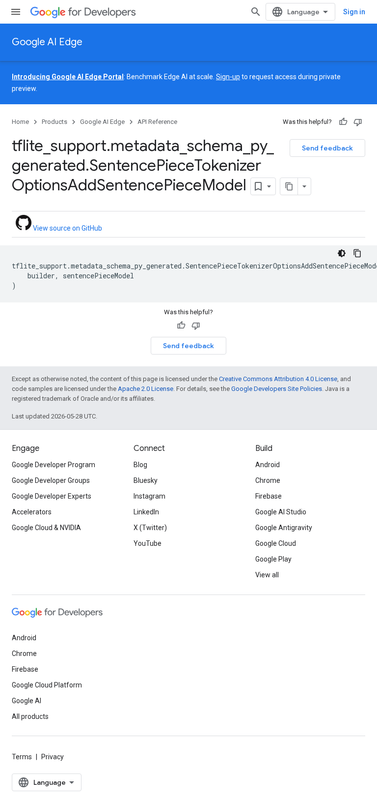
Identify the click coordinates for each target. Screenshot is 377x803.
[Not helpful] (357, 122)
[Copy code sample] (357, 253)
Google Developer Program (53, 465)
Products (54, 121)
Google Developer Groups (51, 480)
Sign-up (228, 77)
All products (30, 716)
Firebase (268, 496)
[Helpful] (343, 122)
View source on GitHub (66, 228)
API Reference (157, 121)
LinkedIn (146, 512)
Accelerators (32, 512)
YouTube (148, 543)
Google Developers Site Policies (276, 388)
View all (267, 575)
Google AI (26, 701)
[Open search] (256, 12)
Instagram (149, 496)
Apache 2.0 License (145, 388)
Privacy (52, 757)
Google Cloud (275, 543)
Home (20, 121)
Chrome (267, 480)
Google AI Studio (280, 512)
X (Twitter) (150, 528)
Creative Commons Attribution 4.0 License (278, 379)
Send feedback (327, 148)
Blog (140, 465)
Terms (22, 757)
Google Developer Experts (51, 496)
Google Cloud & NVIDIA (46, 528)
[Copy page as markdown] (289, 186)
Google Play (273, 559)
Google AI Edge (47, 42)
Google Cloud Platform (47, 685)
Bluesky (146, 480)
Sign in (354, 12)
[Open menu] (16, 12)
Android (267, 465)
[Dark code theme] (342, 253)
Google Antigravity (283, 528)
